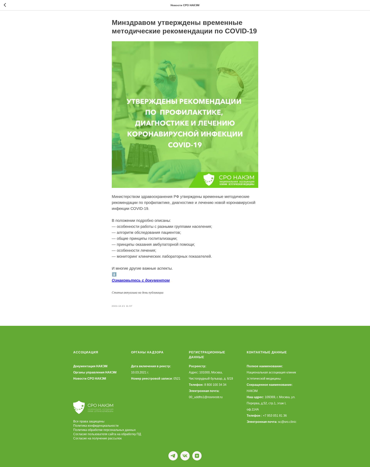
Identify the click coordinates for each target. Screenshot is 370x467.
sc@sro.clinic (287, 421)
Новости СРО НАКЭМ (89, 378)
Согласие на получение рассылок (97, 438)
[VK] (185, 455)
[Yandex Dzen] (197, 455)
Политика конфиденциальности (96, 425)
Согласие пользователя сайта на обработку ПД (107, 434)
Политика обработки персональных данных (104, 430)
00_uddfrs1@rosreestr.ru (206, 397)
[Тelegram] (173, 455)
